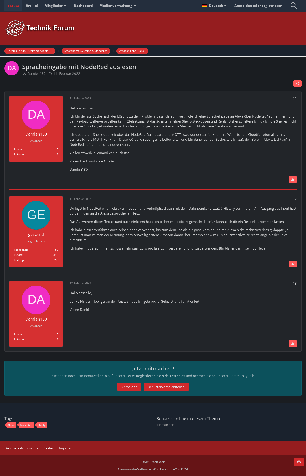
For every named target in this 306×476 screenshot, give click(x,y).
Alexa (11, 425)
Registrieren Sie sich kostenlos (160, 375)
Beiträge (19, 154)
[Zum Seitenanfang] (299, 462)
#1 (295, 98)
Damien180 (37, 73)
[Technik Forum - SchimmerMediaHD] (153, 28)
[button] (214, 5)
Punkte (18, 149)
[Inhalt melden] (293, 179)
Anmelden (129, 387)
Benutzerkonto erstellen (166, 387)
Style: (153, 462)
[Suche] (294, 5)
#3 (295, 283)
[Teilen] (297, 83)
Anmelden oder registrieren (258, 5)
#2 (295, 198)
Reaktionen (21, 250)
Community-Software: (153, 469)
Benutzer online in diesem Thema (188, 418)
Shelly (41, 425)
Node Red (26, 425)
